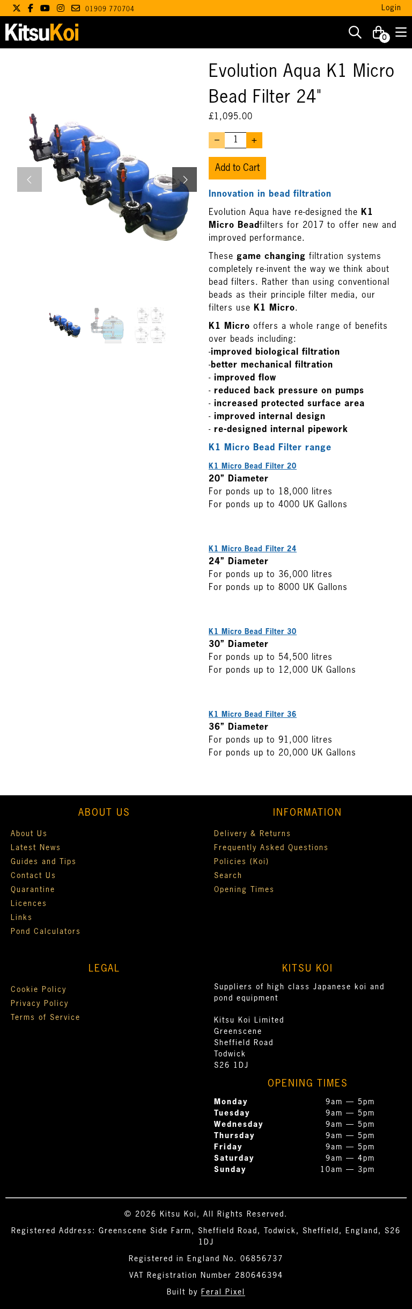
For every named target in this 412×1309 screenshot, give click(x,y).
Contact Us (33, 876)
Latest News (36, 848)
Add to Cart (237, 168)
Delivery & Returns (252, 834)
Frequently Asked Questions (271, 848)
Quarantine (33, 890)
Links (22, 918)
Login (391, 8)
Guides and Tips (44, 862)
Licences (29, 904)
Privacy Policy (40, 1004)
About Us (29, 834)
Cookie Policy (39, 990)
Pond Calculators (46, 932)
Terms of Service (45, 1018)
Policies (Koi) (241, 862)
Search (228, 876)
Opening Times (244, 890)
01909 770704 (110, 9)
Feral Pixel (223, 1292)
